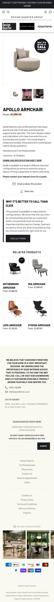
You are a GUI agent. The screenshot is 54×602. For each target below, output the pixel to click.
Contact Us (27, 473)
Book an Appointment (27, 478)
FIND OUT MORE (18, 238)
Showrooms (27, 469)
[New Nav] (3, 12)
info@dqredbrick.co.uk (19, 392)
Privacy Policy (27, 499)
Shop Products (27, 460)
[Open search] (8, 12)
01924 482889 (15, 387)
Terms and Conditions (27, 504)
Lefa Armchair (12, 325)
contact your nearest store (23, 176)
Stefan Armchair (39, 325)
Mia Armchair (36, 284)
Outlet (27, 482)
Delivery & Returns (27, 508)
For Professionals (27, 465)
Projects (27, 512)
